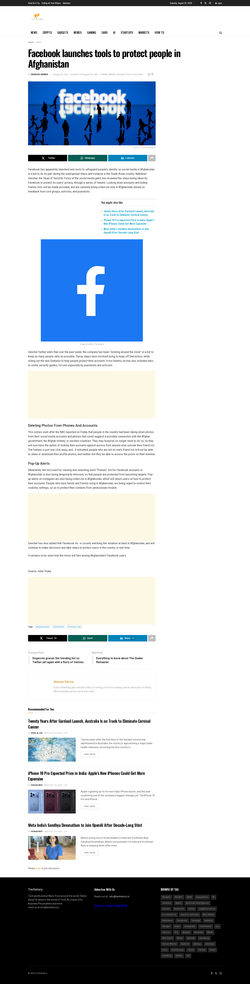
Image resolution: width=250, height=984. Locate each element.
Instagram (189, 926)
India (177, 926)
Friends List (74, 626)
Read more (89, 754)
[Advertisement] (92, 395)
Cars (105, 32)
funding (196, 920)
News (34, 32)
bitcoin (166, 908)
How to (159, 32)
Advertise (66, 3)
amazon (166, 903)
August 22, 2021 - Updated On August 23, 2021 (75, 74)
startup (197, 943)
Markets (143, 32)
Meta (210, 932)
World (112, 74)
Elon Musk (208, 914)
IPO (176, 932)
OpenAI (191, 938)
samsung (204, 938)
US (188, 955)
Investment (205, 926)
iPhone (166, 932)
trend (212, 949)
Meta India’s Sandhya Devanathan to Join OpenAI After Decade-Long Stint (126, 230)
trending (166, 955)
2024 (189, 897)
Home (31, 42)
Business (179, 908)
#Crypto (166, 897)
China (191, 908)
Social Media (169, 943)
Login (219, 3)
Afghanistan (42, 626)
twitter (179, 955)
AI (114, 32)
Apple (179, 903)
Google (166, 926)
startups (209, 943)
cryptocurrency (207, 908)
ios (217, 926)
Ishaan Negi (37, 785)
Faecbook (58, 626)
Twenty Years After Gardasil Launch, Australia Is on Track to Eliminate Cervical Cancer (129, 212)
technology (178, 949)
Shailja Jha (37, 733)
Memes (78, 32)
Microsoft (167, 938)
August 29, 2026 (54, 733)
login (38, 868)
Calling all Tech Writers (51, 3)
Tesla (191, 949)
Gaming (91, 32)
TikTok (201, 949)
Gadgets (62, 32)
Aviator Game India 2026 (111, 906)
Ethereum (167, 920)
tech (164, 949)
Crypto (47, 32)
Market (186, 932)
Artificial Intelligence (197, 903)
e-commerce (169, 914)
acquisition (202, 897)
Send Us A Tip (34, 3)
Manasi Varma (39, 74)
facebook (182, 920)
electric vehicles (190, 914)
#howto (178, 897)
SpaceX (185, 943)
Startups (127, 32)
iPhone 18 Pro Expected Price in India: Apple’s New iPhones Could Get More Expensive (129, 221)
